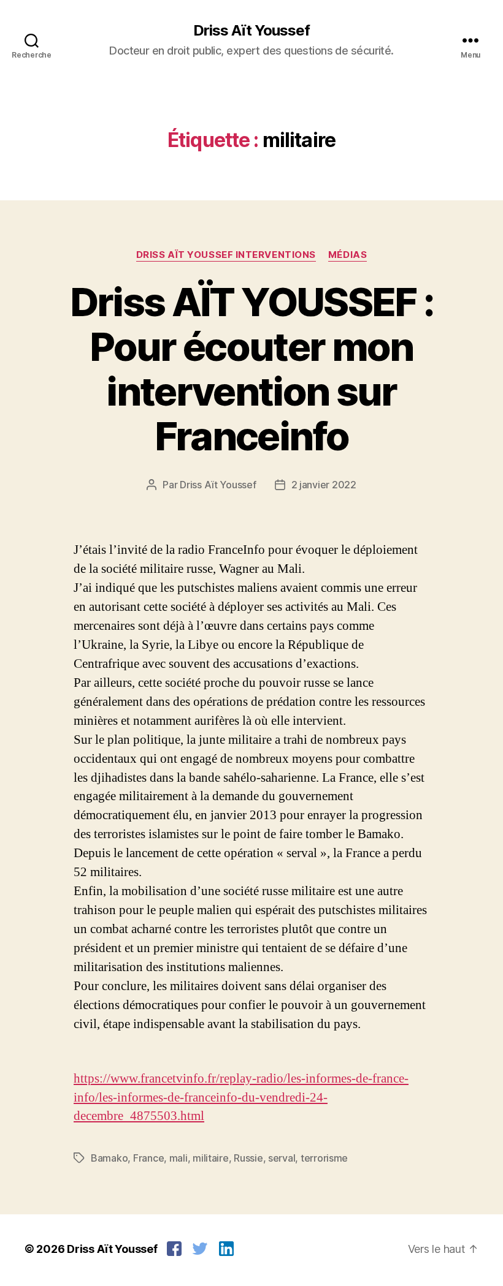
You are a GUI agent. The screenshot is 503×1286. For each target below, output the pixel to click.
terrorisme (324, 1158)
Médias (347, 254)
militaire (211, 1158)
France (148, 1158)
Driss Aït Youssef (251, 30)
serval (281, 1158)
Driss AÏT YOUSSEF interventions (226, 254)
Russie (248, 1158)
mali (178, 1158)
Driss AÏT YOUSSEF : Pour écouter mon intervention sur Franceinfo (251, 369)
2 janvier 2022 (323, 484)
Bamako (109, 1158)
